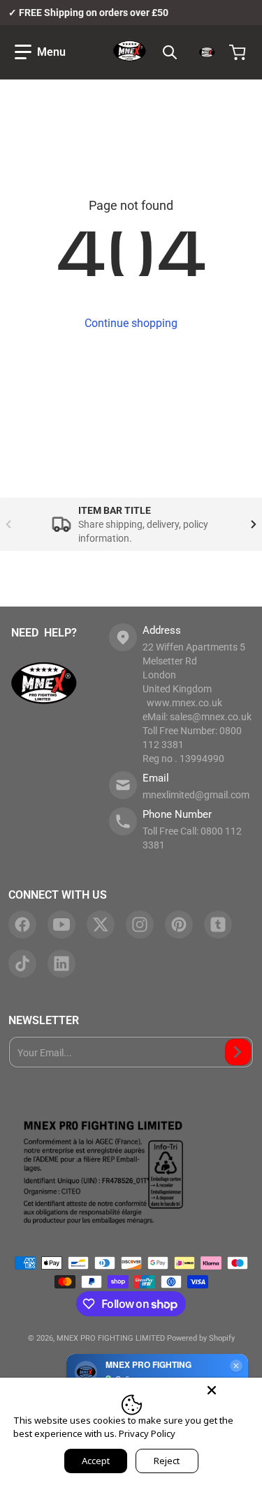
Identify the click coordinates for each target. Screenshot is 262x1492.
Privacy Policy (147, 1433)
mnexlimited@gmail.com (196, 794)
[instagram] (140, 924)
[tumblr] (218, 924)
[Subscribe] (238, 1052)
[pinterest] (179, 924)
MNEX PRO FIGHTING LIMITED (111, 1338)
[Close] (211, 1390)
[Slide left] (8, 524)
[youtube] (61, 924)
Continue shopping (131, 323)
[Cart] (239, 52)
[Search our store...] (170, 52)
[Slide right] (253, 524)
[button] (40, 52)
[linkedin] (61, 963)
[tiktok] (22, 963)
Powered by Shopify (201, 1338)
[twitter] (101, 924)
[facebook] (22, 924)
